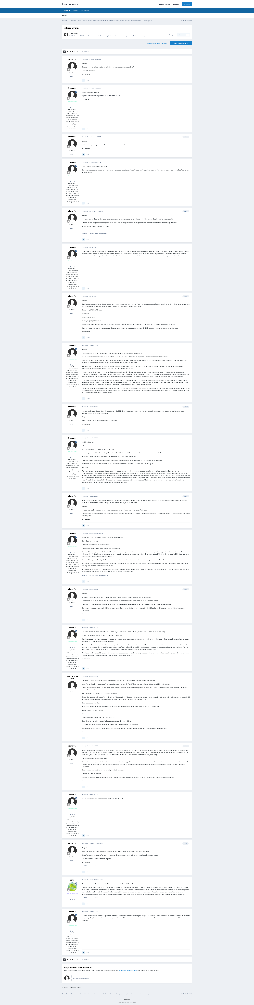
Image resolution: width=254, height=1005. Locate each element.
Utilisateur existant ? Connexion (168, 4)
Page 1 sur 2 (85, 51)
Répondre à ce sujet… (82, 978)
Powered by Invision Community (127, 1002)
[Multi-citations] (83, 80)
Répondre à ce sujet (181, 43)
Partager (171, 35)
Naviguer (67, 10)
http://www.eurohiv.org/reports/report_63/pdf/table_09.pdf (101, 96)
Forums (64, 15)
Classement (85, 10)
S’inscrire (187, 4)
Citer (88, 80)
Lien (83, 445)
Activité (75, 10)
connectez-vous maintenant (128, 970)
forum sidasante (70, 4)
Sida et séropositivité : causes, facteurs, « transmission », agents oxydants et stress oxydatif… (118, 36)
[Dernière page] (77, 52)
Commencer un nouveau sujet (157, 43)
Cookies (127, 999)
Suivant (72, 51)
